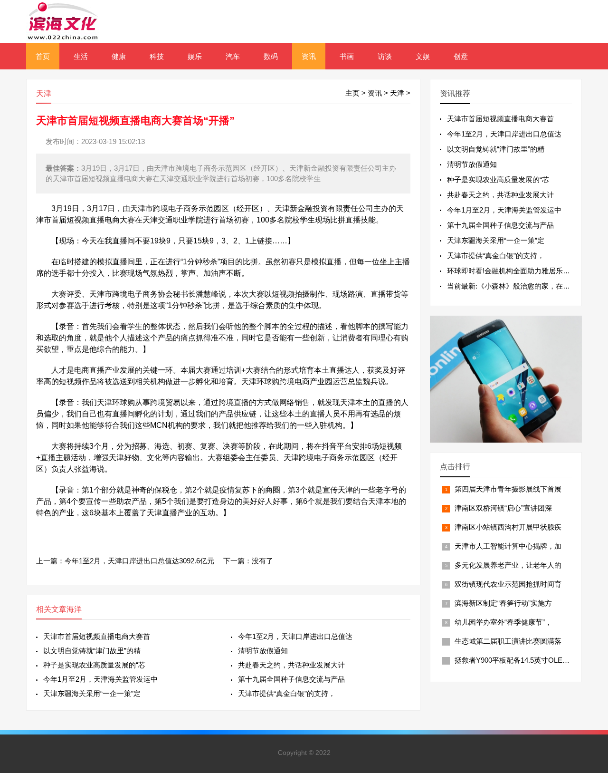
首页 (43, 56)
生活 (81, 56)
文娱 (423, 56)
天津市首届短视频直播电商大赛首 (96, 636)
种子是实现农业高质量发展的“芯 (94, 665)
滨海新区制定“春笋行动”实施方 (503, 603)
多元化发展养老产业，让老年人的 (508, 565)
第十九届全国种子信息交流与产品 (291, 679)
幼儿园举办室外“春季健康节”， (503, 622)
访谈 (385, 56)
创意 (461, 56)
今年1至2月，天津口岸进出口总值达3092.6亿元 (139, 561)
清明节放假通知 (263, 651)
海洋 (74, 609)
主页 (352, 93)
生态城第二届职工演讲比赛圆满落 (508, 641)
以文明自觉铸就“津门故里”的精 (92, 651)
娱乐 (195, 56)
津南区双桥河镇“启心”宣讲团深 (503, 508)
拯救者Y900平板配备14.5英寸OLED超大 (518, 660)
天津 (397, 93)
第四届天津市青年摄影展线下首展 (508, 489)
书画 (347, 56)
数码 (271, 56)
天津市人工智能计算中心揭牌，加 (508, 546)
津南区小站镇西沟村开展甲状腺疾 (508, 527)
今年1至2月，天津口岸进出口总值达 (295, 636)
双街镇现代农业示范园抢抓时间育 (508, 584)
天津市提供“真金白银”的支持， (286, 693)
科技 (157, 56)
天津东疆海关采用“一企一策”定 (92, 693)
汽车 (233, 56)
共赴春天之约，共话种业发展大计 (291, 665)
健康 (119, 56)
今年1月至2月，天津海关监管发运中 (100, 679)
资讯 (309, 56)
